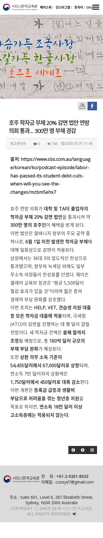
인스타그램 (63, 7)
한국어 (79, 7)
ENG (89, 7)
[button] (73, 450)
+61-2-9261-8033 (72, 476)
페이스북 (46, 7)
